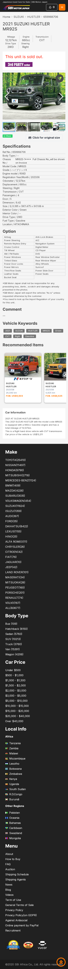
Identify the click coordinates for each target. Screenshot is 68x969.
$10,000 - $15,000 (17, 705)
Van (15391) (12, 649)
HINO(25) (11, 536)
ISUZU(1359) (13, 511)
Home (6, 16)
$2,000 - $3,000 (15, 690)
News (8, 884)
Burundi (14, 799)
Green (58, 331)
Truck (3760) (13, 644)
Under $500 (13, 670)
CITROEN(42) (14, 551)
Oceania (14, 817)
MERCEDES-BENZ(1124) (20, 480)
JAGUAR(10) (13, 562)
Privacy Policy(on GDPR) (21, 915)
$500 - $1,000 (14, 675)
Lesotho (14, 763)
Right (17, 336)
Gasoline (29, 336)
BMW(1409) (12, 485)
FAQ (8, 864)
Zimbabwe (15, 773)
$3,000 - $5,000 (15, 695)
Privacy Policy (14, 910)
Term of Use (13, 900)
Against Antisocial (16, 920)
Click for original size (46, 137)
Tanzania (15, 743)
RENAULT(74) (14, 597)
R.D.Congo (15, 794)
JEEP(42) (11, 567)
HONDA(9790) (14, 470)
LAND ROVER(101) (17, 572)
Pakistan (14, 812)
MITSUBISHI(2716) (17, 475)
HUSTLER (33, 16)
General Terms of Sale (19, 905)
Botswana (15, 768)
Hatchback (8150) (16, 628)
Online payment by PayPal (21, 925)
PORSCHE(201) (15, 592)
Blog (8, 889)
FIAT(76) (11, 557)
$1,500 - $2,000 (15, 685)
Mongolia (15, 838)
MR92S (46, 331)
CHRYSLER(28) (15, 546)
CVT (7, 336)
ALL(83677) (12, 608)
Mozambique (17, 758)
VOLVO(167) (12, 602)
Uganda (14, 784)
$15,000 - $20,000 (17, 711)
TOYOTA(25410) (15, 460)
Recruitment (12, 930)
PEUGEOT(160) (15, 587)
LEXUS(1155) (13, 531)
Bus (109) (11, 623)
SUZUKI (19, 16)
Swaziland (15, 833)
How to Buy (12, 859)
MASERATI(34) (15, 577)
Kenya (13, 779)
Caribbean (15, 828)
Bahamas (15, 823)
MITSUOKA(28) (15, 582)
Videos (9, 894)
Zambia (13, 748)
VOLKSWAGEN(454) (18, 500)
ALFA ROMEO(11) (16, 541)
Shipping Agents (15, 879)
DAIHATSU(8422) (16, 526)
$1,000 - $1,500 (15, 680)
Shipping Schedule (17, 874)
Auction (10, 869)
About (9, 854)
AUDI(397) (12, 516)
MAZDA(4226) (14, 490)
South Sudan (17, 789)
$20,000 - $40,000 (17, 716)
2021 (7, 331)
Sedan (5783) (13, 634)
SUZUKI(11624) (15, 506)
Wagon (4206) (14, 654)
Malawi (13, 753)
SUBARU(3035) (15, 495)
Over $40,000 (14, 721)
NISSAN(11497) (15, 465)
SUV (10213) (13, 639)
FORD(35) (11, 521)
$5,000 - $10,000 (16, 700)
